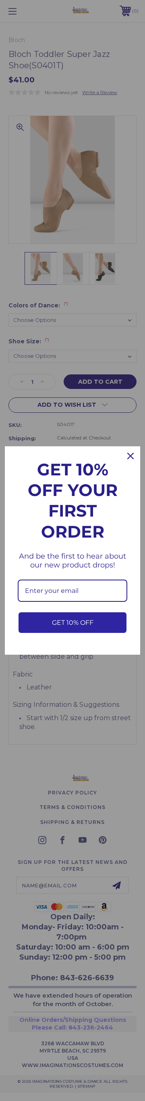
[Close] (130, 456)
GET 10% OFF (72, 622)
